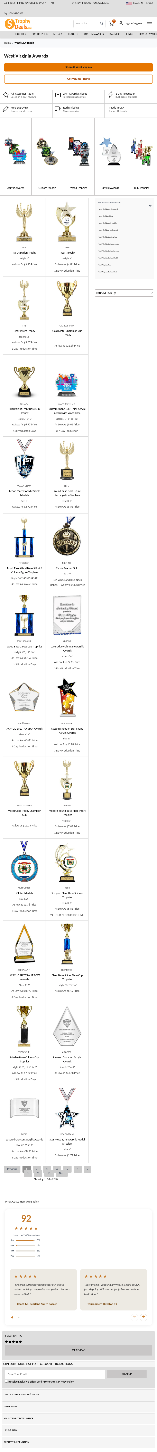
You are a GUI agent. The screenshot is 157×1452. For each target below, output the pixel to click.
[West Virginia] (15, 151)
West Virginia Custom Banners (109, 251)
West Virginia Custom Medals (108, 258)
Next (62, 1173)
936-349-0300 (15, 13)
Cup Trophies (40, 34)
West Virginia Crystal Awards (108, 230)
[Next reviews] (143, 1317)
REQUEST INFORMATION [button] (16, 1442)
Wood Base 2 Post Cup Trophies (24, 646)
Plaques (73, 34)
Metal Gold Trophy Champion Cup (24, 813)
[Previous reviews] (134, 1317)
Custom (67, 411)
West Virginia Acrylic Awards (108, 209)
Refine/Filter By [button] (106, 293)
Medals (57, 34)
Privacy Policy (66, 1381)
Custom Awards (94, 34)
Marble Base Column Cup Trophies (24, 1059)
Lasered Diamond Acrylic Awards (67, 1059)
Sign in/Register (134, 23)
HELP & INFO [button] (10, 1430)
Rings (129, 34)
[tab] (12, 1317)
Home (7, 42)
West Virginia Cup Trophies (108, 237)
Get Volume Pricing (78, 78)
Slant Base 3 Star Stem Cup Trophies (67, 977)
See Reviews (78, 1350)
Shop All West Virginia (78, 67)
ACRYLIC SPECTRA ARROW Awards (24, 977)
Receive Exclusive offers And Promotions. (33, 1381)
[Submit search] (101, 24)
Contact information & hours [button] (21, 1394)
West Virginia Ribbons (106, 216)
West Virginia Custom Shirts (108, 272)
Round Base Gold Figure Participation (67, 493)
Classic (67, 568)
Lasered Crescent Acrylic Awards (24, 1139)
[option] (15, 157)
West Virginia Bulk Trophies (108, 223)
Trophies (20, 34)
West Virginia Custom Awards (109, 244)
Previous (12, 1169)
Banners (115, 34)
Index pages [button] (10, 1407)
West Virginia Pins (105, 265)
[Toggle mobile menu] (149, 23)
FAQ (52, 3)
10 (49, 1173)
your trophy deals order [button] (18, 1418)
